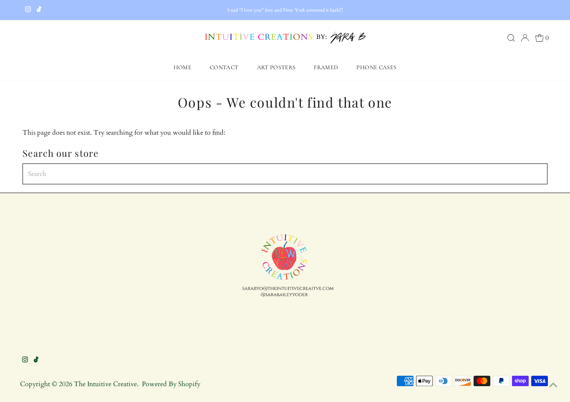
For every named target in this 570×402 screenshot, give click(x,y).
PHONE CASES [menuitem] (376, 67)
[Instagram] (28, 10)
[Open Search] (511, 38)
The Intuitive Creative (105, 384)
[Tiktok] (39, 10)
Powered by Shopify (171, 384)
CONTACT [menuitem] (224, 67)
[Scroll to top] (553, 385)
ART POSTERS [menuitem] (276, 67)
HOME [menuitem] (183, 67)
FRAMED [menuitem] (326, 67)
